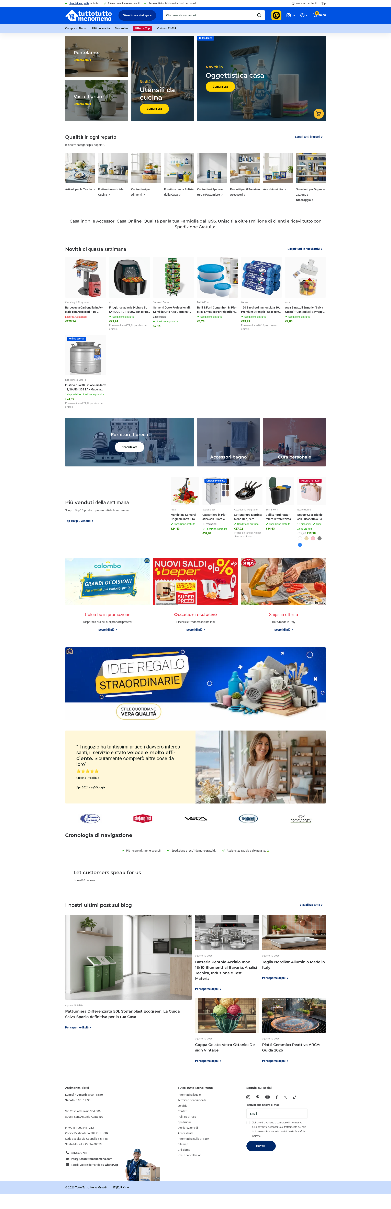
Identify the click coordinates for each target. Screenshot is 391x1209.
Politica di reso (187, 1116)
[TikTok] (294, 1097)
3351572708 (79, 1153)
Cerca (259, 15)
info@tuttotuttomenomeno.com (91, 1159)
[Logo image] (90, 818)
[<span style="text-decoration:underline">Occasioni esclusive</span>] (195, 623)
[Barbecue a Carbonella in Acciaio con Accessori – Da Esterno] (85, 277)
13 (209, 524)
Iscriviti (261, 1145)
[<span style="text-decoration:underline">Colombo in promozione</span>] (107, 623)
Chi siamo (184, 1149)
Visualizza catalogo (136, 15)
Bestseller (121, 28)
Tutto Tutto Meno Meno (195, 1088)
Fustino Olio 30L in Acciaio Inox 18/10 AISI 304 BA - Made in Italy (85, 388)
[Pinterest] (257, 1097)
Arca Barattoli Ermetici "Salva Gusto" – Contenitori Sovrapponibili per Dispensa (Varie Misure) (305, 310)
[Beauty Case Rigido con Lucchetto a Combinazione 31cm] (311, 491)
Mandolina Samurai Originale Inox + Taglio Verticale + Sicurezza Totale (184, 517)
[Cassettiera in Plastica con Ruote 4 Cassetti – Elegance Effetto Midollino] (216, 491)
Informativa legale (189, 1094)
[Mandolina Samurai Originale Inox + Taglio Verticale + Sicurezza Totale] (185, 491)
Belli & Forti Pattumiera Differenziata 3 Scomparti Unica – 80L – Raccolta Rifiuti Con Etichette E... (279, 517)
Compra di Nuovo (76, 28)
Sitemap (183, 1144)
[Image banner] (195, 683)
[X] (285, 1097)
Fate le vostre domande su (94, 1164)
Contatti (183, 1111)
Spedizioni (184, 1122)
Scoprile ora (129, 447)
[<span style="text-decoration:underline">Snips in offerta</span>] (283, 623)
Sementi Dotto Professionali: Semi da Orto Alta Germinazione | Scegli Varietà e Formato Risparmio (172, 310)
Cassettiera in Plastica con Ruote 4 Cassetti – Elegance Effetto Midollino (215, 517)
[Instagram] (248, 1097)
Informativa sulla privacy (193, 1138)
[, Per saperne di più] (290, 15)
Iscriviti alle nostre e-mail (263, 1105)
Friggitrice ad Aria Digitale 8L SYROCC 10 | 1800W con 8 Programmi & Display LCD (129, 310)
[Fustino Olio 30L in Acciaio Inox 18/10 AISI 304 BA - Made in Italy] (85, 355)
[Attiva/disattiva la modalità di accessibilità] (323, 3)
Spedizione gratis (79, 3)
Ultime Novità (101, 28)
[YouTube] (267, 1097)
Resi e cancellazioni (190, 1155)
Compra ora (154, 108)
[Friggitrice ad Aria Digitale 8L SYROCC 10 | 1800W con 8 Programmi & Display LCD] (129, 277)
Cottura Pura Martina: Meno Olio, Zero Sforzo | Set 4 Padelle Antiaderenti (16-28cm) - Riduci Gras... (248, 517)
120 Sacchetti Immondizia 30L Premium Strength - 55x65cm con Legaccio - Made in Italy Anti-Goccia (260, 310)
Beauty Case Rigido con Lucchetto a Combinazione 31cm (311, 517)
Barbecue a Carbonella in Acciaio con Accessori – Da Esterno (84, 310)
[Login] (304, 15)
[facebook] (277, 1097)
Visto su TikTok (167, 28)
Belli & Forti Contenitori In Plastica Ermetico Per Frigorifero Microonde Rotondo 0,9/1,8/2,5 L (217, 310)
